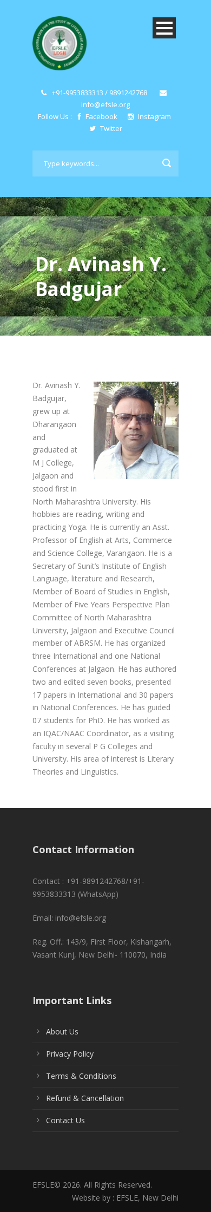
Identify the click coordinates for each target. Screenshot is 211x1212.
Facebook (101, 116)
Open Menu (164, 27)
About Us (62, 1031)
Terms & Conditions (81, 1076)
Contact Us (65, 1120)
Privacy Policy (70, 1054)
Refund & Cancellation (85, 1098)
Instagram (153, 116)
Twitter (110, 128)
